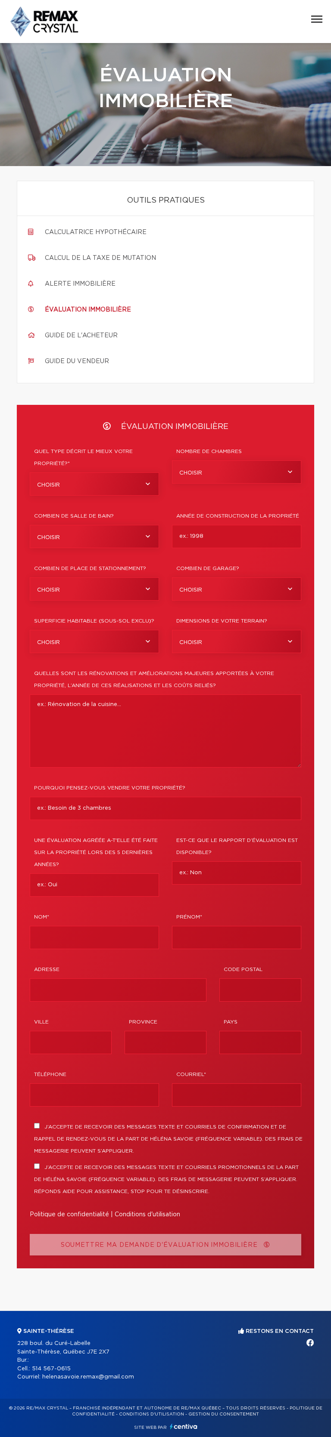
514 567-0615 (51, 1369)
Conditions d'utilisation (147, 1215)
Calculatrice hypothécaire (96, 232)
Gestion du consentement (223, 1414)
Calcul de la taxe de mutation (100, 258)
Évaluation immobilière (88, 310)
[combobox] (94, 484)
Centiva (183, 1426)
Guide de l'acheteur (81, 336)
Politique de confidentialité (69, 1215)
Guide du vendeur (77, 361)
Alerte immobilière (80, 284)
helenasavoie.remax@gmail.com (88, 1377)
